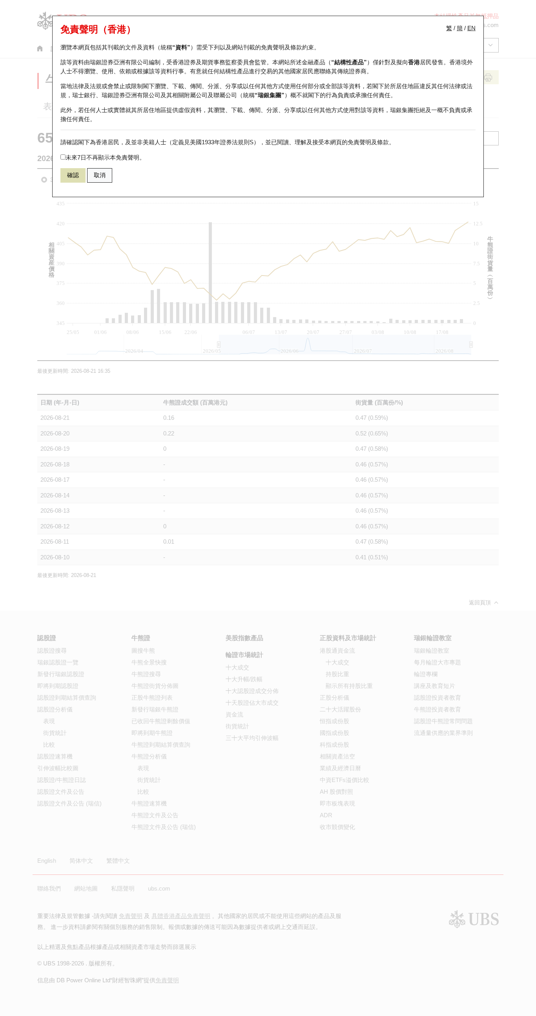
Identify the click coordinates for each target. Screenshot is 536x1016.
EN (471, 28)
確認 (73, 175)
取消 (100, 175)
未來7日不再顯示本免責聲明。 (105, 157)
